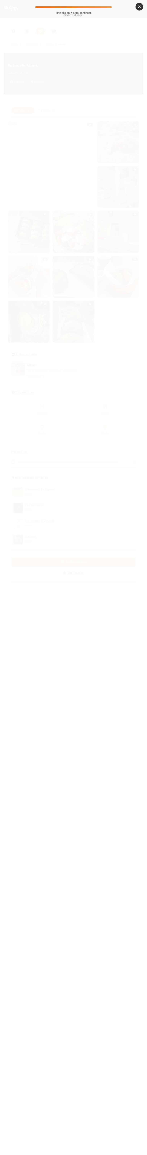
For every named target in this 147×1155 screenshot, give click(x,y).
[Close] (139, 7)
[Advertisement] (73, 49)
